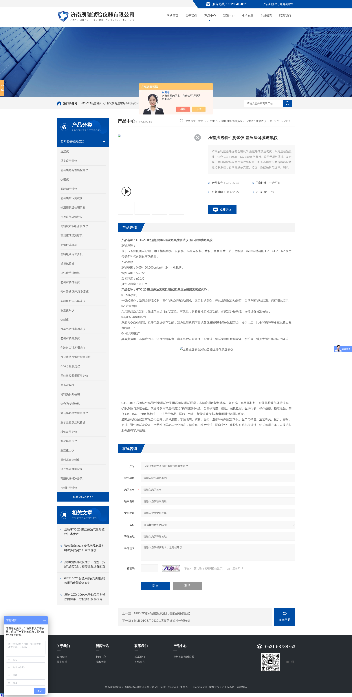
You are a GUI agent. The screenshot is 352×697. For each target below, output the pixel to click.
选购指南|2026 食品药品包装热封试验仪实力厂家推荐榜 (84, 548)
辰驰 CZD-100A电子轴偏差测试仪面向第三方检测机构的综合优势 (84, 597)
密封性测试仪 (68, 487)
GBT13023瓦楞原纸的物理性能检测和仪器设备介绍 (84, 580)
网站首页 (172, 15)
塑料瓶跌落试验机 (71, 254)
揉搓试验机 (67, 263)
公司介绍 (62, 656)
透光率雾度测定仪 (71, 469)
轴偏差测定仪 (68, 431)
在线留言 (266, 15)
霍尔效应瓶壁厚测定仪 (74, 375)
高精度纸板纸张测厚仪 (74, 226)
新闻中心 (229, 15)
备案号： (185, 686)
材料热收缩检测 (70, 394)
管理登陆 (242, 686)
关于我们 (191, 15)
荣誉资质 (62, 661)
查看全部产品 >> (83, 496)
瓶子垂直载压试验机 (72, 422)
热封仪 (64, 319)
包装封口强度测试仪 (72, 347)
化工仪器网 (228, 686)
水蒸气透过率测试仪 (72, 328)
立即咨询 (226, 209)
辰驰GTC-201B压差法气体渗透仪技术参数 (84, 531)
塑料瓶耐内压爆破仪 (72, 300)
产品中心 (210, 15)
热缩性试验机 (68, 244)
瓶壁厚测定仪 (68, 441)
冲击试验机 (67, 385)
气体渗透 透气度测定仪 (74, 291)
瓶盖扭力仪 (67, 450)
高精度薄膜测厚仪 (71, 235)
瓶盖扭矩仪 (67, 310)
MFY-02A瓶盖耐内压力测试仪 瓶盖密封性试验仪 (108, 103)
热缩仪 (64, 179)
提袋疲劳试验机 (70, 272)
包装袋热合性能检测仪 (74, 170)
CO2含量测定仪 (70, 366)
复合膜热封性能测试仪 (74, 413)
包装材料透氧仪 (70, 282)
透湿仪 (64, 151)
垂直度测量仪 (68, 160)
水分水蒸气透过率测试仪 (75, 356)
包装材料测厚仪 (70, 338)
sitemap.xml (200, 686)
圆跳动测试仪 (68, 188)
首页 (200, 121)
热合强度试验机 (70, 403)
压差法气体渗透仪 (71, 216)
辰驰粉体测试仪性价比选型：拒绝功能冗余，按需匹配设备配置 (84, 564)
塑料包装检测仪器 (72, 141)
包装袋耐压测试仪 (71, 198)
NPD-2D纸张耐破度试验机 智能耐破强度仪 (162, 613)
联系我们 (285, 15)
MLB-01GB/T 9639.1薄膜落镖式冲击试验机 (162, 620)
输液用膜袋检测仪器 (72, 207)
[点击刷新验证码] (171, 568)
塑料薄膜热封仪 (70, 459)
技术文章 (247, 15)
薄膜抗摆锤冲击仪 (71, 478)
